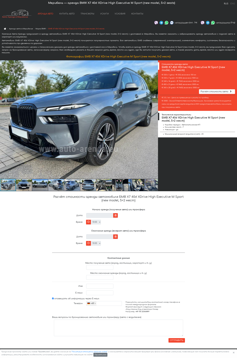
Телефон (78, 303)
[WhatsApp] (166, 22)
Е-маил (79, 293)
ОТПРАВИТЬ (176, 340)
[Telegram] (161, 22)
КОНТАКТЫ (137, 14)
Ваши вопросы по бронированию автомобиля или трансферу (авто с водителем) (96, 317)
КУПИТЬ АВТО (67, 14)
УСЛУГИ (104, 14)
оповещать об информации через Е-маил (76, 299)
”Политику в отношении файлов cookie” (89, 352)
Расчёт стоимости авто (215, 91)
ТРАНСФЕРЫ (87, 14)
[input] (99, 215)
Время (79, 222)
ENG (232, 4)
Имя (80, 286)
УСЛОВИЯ (120, 14)
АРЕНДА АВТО (45, 14)
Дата (79, 215)
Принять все (100, 355)
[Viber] (156, 22)
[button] (24, 185)
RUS (226, 4)
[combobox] (91, 303)
